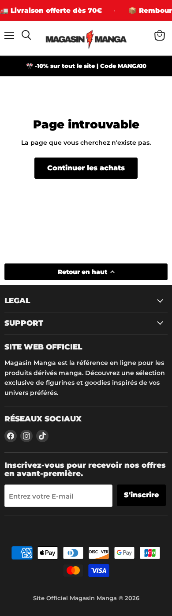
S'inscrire (141, 495)
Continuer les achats (86, 168)
